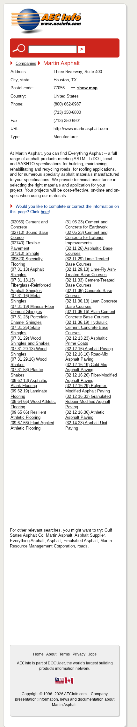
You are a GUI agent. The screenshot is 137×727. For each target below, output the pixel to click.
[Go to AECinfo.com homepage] (46, 33)
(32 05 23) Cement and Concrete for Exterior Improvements (86, 237)
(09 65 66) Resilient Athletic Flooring (28, 415)
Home (38, 654)
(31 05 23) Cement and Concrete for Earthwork (86, 225)
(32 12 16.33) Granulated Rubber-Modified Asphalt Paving (88, 401)
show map (87, 87)
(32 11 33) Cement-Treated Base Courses (89, 283)
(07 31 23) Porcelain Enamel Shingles (29, 320)
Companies (26, 63)
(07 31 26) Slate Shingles (25, 330)
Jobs (92, 654)
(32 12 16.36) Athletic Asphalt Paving (85, 415)
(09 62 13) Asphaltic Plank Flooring (29, 383)
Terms (64, 654)
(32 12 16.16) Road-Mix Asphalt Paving (86, 357)
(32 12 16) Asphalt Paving (89, 348)
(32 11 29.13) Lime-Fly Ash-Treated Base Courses (90, 272)
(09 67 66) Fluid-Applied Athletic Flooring (32, 425)
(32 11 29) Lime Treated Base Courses (87, 261)
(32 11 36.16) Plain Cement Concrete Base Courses (90, 314)
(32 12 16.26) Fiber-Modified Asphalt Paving (91, 378)
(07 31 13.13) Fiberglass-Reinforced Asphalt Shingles (31, 285)
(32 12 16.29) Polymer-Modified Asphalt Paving (87, 388)
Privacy (79, 654)
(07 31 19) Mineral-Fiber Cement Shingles (32, 309)
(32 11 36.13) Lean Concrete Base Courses (91, 304)
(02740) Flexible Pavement (25, 246)
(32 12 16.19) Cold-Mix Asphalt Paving (86, 367)
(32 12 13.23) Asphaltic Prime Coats (86, 341)
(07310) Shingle (25, 253)
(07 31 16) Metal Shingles (25, 298)
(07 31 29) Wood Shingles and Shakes (30, 341)
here (45, 211)
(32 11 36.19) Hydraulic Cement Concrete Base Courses (86, 327)
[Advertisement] (64, 476)
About (51, 654)
